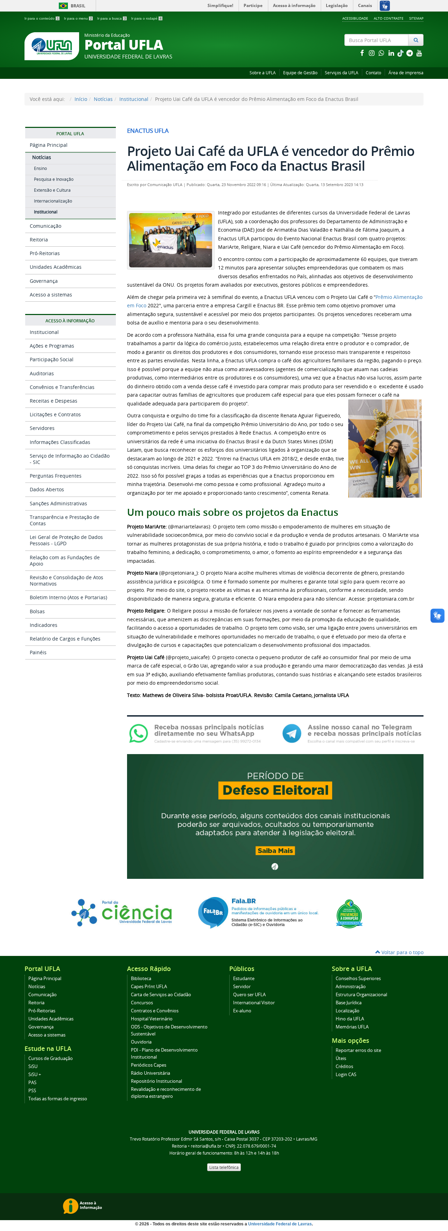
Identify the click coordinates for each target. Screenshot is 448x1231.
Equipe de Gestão (300, 73)
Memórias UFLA (352, 1027)
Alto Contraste (389, 18)
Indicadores (43, 625)
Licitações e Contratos (55, 414)
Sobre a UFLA (263, 73)
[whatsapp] (382, 52)
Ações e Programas (52, 345)
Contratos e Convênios (154, 1011)
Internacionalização (53, 201)
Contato (373, 73)
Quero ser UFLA (249, 995)
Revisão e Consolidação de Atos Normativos (66, 580)
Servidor (242, 987)
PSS (32, 1091)
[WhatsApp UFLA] (198, 733)
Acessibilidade (355, 18)
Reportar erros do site (358, 1050)
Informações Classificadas (60, 442)
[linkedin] (392, 52)
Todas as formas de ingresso (57, 1099)
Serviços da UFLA (341, 73)
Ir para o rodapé (146, 18)
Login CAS (346, 1075)
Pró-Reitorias (45, 253)
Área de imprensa (406, 73)
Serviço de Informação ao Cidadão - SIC (70, 458)
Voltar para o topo (402, 952)
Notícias (103, 99)
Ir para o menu (78, 18)
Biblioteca (141, 979)
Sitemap (416, 18)
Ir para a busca (111, 18)
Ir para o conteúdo (41, 18)
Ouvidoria (141, 1042)
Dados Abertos (47, 489)
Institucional (133, 99)
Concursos (142, 1003)
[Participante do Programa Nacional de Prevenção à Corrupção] (349, 913)
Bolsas (37, 611)
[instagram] (372, 52)
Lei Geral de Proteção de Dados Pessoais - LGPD (66, 540)
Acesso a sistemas (51, 294)
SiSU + (34, 1075)
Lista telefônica (224, 1167)
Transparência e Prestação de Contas (64, 520)
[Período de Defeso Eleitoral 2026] (275, 816)
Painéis (38, 652)
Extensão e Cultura (52, 190)
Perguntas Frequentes (56, 475)
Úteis (341, 1058)
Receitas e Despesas (53, 400)
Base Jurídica (349, 1003)
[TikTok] (401, 52)
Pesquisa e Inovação (54, 179)
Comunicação (45, 226)
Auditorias (42, 373)
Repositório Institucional (156, 1081)
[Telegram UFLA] (352, 733)
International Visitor (254, 1003)
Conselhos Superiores (358, 979)
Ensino (40, 168)
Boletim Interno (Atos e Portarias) (68, 597)
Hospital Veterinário (152, 1019)
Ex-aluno (242, 1011)
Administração (351, 987)
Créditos (344, 1066)
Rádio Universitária (150, 1073)
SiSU (32, 1066)
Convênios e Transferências (62, 387)
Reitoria (39, 239)
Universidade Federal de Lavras (280, 1224)
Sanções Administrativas (58, 503)
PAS (32, 1083)
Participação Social (52, 359)
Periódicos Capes (148, 1065)
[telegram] (410, 52)
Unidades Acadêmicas (56, 267)
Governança (44, 281)
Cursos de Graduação (50, 1058)
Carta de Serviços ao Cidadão (161, 995)
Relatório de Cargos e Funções (65, 638)
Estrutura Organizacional (361, 995)
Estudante (243, 979)
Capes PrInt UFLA (149, 987)
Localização (347, 1011)
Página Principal (49, 145)
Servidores (42, 428)
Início (81, 99)
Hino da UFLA (350, 1019)
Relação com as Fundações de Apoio (65, 560)
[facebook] (363, 52)
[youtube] (419, 52)
